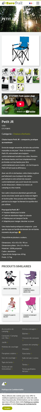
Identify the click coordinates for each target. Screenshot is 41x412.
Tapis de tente (7, 362)
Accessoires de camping (8, 330)
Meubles (26, 349)
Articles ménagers (29, 329)
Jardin (4, 342)
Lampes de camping (30, 344)
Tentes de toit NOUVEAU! (7, 368)
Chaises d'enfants (21, 134)
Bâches (25, 333)
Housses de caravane (30, 339)
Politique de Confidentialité (12, 390)
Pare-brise (26, 353)
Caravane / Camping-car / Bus (10, 337)
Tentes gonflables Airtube (29, 370)
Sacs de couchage (9, 358)
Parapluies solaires (9, 353)
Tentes (25, 364)
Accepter (7, 408)
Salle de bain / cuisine (30, 358)
